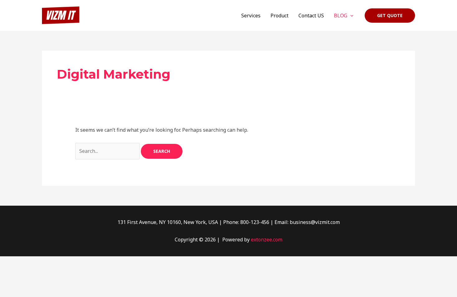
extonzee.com (266, 239)
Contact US (311, 15)
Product (279, 15)
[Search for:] (108, 151)
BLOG (340, 15)
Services (251, 15)
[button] (350, 15)
